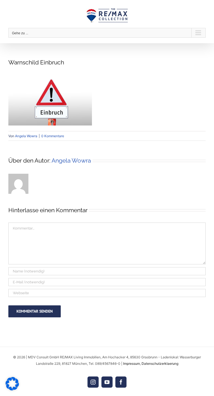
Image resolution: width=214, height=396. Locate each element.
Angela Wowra (26, 136)
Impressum (131, 363)
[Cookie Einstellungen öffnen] (12, 389)
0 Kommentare (52, 136)
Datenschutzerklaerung (160, 363)
